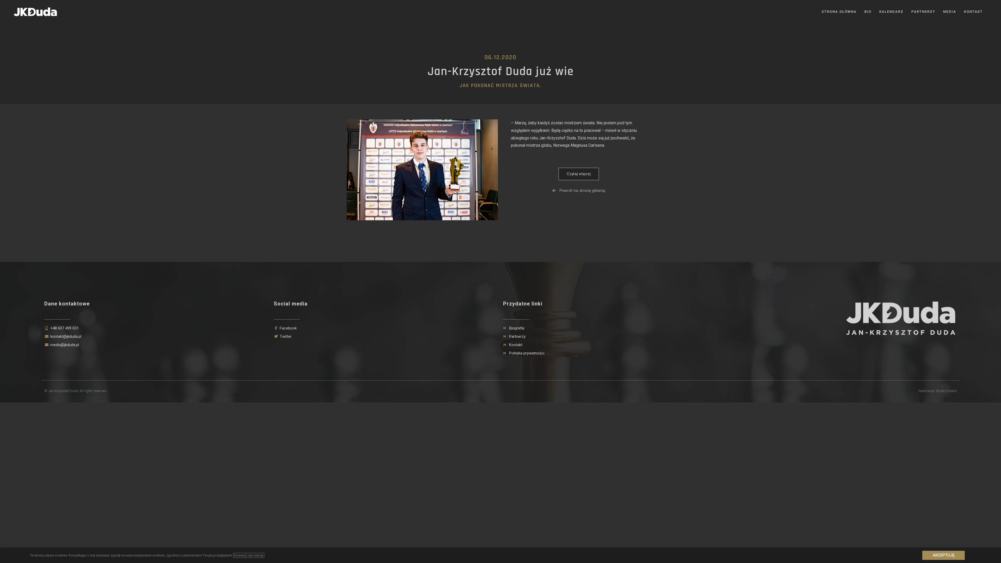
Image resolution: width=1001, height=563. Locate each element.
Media (949, 12)
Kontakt (973, 12)
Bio (867, 12)
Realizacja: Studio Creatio (938, 391)
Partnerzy (923, 12)
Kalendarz (891, 12)
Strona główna (839, 12)
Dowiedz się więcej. (249, 555)
